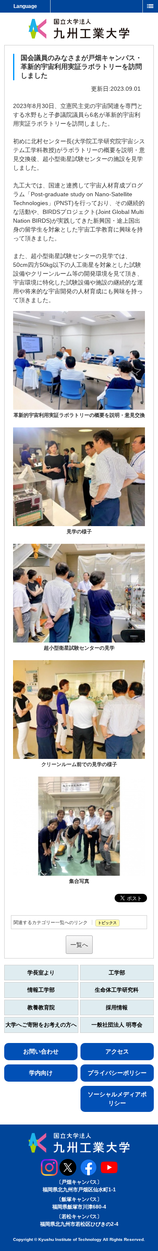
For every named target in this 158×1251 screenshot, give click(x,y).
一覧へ (79, 944)
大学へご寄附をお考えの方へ (41, 1025)
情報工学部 (41, 990)
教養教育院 (41, 1007)
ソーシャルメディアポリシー (117, 1098)
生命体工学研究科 (117, 990)
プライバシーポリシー (117, 1072)
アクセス (117, 1051)
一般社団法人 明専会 (116, 1025)
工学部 (117, 972)
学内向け (41, 1072)
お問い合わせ (41, 1051)
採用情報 (117, 1007)
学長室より (41, 972)
